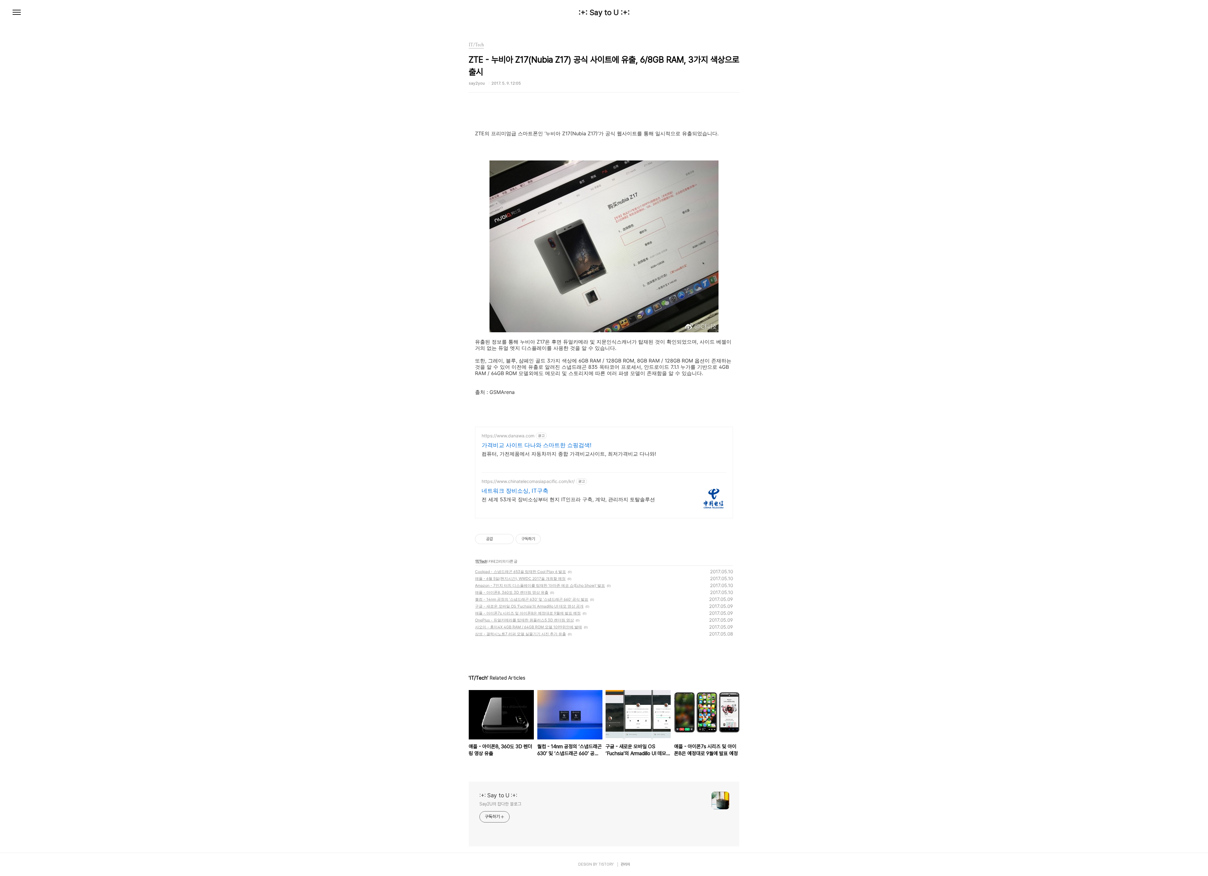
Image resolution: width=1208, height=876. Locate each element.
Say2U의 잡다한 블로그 (500, 803)
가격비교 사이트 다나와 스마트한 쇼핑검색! (536, 445)
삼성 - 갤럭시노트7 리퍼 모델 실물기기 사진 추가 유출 (520, 634)
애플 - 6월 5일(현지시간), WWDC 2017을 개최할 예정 (520, 578)
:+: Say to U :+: (604, 12)
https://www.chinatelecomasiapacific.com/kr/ (528, 481)
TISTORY (606, 864)
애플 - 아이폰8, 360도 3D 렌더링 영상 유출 (511, 592)
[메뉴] (16, 12)
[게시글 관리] (507, 539)
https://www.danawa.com (508, 435)
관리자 (625, 864)
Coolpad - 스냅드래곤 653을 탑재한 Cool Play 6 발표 (520, 571)
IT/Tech (481, 561)
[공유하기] (499, 539)
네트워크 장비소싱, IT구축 (515, 490)
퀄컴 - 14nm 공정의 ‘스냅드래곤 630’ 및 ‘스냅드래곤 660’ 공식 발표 (531, 599)
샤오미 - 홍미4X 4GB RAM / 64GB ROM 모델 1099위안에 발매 (528, 627)
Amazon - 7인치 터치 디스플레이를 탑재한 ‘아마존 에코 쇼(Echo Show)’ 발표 (540, 585)
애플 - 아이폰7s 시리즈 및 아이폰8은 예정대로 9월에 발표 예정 (528, 613)
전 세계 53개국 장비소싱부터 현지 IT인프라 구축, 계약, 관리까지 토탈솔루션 (568, 499)
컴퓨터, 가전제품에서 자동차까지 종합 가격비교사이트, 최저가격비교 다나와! (569, 454)
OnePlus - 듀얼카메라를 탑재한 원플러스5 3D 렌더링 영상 (524, 620)
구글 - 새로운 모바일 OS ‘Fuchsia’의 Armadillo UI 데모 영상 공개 (529, 606)
